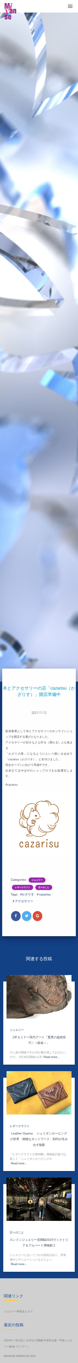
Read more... (52, 1057)
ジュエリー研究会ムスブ (18, 1311)
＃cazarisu (43, 894)
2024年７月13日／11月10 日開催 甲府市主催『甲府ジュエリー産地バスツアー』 (38, 1343)
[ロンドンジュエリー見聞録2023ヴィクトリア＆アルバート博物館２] (39, 1199)
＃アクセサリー (22, 901)
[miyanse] (12, 11)
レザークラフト (22, 887)
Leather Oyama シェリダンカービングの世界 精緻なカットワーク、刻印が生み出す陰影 (39, 1139)
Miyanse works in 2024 (20, 1356)
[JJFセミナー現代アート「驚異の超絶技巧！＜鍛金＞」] (39, 996)
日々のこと (43, 887)
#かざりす (27, 894)
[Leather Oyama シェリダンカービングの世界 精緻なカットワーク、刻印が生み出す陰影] (39, 1092)
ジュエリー (37, 880)
